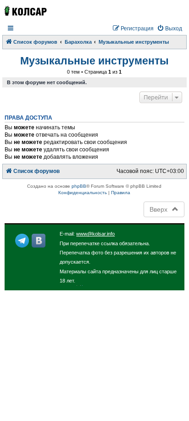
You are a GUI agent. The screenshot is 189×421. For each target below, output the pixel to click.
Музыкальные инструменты (94, 61)
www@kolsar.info (95, 233)
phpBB (79, 186)
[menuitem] (169, 29)
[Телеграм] (22, 241)
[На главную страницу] (25, 11)
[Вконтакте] (38, 241)
